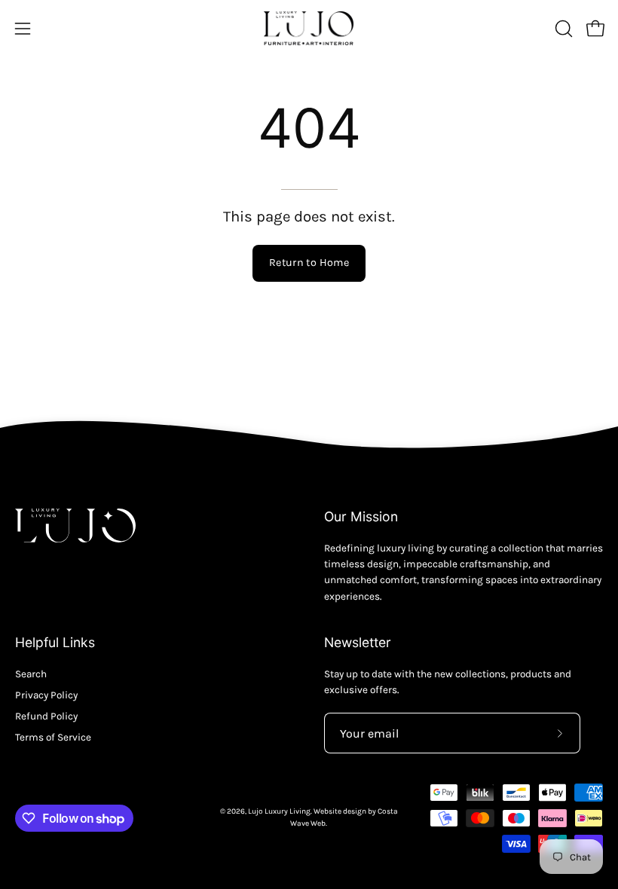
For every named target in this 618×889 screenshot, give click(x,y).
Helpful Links (55, 642)
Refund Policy (46, 716)
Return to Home (309, 262)
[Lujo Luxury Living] (309, 28)
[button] (562, 28)
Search (31, 674)
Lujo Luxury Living (279, 811)
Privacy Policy (46, 695)
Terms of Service (53, 737)
